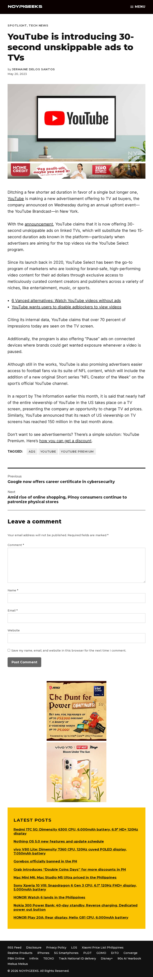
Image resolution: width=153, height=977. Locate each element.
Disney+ (107, 958)
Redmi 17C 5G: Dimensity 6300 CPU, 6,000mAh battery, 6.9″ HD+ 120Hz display (76, 831)
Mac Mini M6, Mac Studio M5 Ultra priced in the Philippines (65, 877)
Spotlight (17, 25)
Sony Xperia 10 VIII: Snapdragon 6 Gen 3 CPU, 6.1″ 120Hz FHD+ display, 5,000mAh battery (75, 887)
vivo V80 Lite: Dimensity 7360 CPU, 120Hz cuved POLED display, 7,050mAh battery (70, 851)
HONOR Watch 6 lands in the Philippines (49, 897)
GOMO (101, 953)
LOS (74, 947)
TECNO (48, 958)
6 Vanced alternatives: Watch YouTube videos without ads (66, 300)
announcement (39, 224)
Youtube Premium (77, 451)
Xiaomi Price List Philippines (103, 947)
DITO (115, 953)
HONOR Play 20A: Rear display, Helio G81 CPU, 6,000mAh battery (71, 917)
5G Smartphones (66, 953)
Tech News (38, 25)
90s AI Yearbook (129, 958)
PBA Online (16, 958)
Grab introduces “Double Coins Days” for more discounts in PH (70, 869)
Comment (16, 545)
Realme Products (20, 953)
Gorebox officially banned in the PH (45, 861)
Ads (32, 451)
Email (13, 610)
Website (14, 630)
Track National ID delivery (77, 958)
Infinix (33, 958)
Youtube (48, 451)
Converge (130, 953)
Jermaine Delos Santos (33, 69)
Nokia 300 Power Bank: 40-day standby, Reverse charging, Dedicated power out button (75, 907)
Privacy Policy (56, 947)
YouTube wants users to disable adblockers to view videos (66, 307)
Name (13, 590)
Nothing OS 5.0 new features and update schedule (59, 841)
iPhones (43, 953)
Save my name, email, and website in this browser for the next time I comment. (68, 650)
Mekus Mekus (18, 964)
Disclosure (33, 947)
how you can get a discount (65, 440)
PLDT (87, 953)
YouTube (16, 198)
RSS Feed (14, 947)
